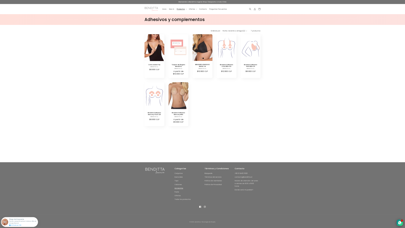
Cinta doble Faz (154, 65)
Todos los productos (183, 199)
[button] (182, 9)
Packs (177, 192)
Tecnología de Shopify (208, 222)
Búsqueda (208, 173)
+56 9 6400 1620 (241, 173)
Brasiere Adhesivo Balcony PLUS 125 (154, 113)
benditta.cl (198, 222)
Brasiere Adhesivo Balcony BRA (178, 113)
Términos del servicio (213, 177)
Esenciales (179, 177)
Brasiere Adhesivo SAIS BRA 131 (250, 65)
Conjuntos (179, 173)
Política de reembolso (213, 181)
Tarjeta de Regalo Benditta (178, 65)
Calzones (178, 184)
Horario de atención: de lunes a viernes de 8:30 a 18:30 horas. (246, 183)
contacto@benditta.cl (243, 177)
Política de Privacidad (213, 184)
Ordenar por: (216, 31)
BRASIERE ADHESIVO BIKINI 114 (202, 65)
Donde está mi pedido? (244, 190)
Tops (176, 181)
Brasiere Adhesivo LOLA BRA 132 (226, 65)
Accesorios (179, 188)
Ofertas (178, 196)
